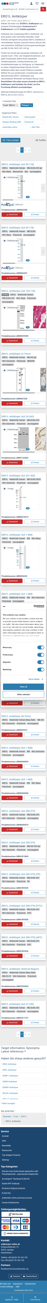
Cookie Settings (6, 1287)
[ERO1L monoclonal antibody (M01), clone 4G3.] (21, 186)
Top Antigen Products (11, 1155)
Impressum (18, 1284)
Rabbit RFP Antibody (11, 1183)
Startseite (7, 1116)
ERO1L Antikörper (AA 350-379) (18, 811)
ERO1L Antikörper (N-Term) (16, 716)
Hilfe (4, 1141)
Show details (34, 679)
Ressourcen (7, 1150)
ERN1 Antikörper (9, 1070)
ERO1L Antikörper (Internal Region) (20, 969)
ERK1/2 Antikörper (10, 1099)
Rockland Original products (13, 1188)
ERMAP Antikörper (10, 1087)
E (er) (16, 1116)
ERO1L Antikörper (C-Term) (16, 353)
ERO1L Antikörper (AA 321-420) (18, 475)
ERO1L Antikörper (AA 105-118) (18, 291)
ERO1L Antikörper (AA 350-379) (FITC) (22, 905)
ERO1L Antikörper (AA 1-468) (17, 534)
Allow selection (23, 694)
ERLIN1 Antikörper (10, 1093)
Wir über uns (5, 1284)
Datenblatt (13, 214)
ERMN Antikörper (10, 1081)
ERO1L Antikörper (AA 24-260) (18, 416)
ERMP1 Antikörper (10, 1076)
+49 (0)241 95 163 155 (14, 1260)
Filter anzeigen (12, 140)
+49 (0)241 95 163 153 (17, 1257)
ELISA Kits (6, 1193)
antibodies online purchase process (17, 1198)
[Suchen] (43, 9)
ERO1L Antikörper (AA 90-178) (18, 164)
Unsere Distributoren (10, 1202)
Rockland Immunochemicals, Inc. (15, 1269)
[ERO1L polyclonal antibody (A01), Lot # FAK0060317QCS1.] (21, 250)
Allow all (23, 687)
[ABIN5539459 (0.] (21, 317)
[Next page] (29, 150)
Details (36, 214)
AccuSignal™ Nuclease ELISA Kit (15, 1179)
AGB (17, 1287)
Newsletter (6, 1145)
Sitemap (5, 1160)
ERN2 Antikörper (9, 1064)
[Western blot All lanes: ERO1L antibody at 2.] (21, 439)
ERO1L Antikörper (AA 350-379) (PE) (21, 874)
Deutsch (16, 1276)
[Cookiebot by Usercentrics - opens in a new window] (33, 606)
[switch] (40, 655)
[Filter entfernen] (17, 105)
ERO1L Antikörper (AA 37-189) (18, 1004)
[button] (43, 188)
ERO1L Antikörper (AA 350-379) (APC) (22, 937)
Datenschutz (30, 1284)
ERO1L (24, 1116)
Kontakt (5, 1136)
